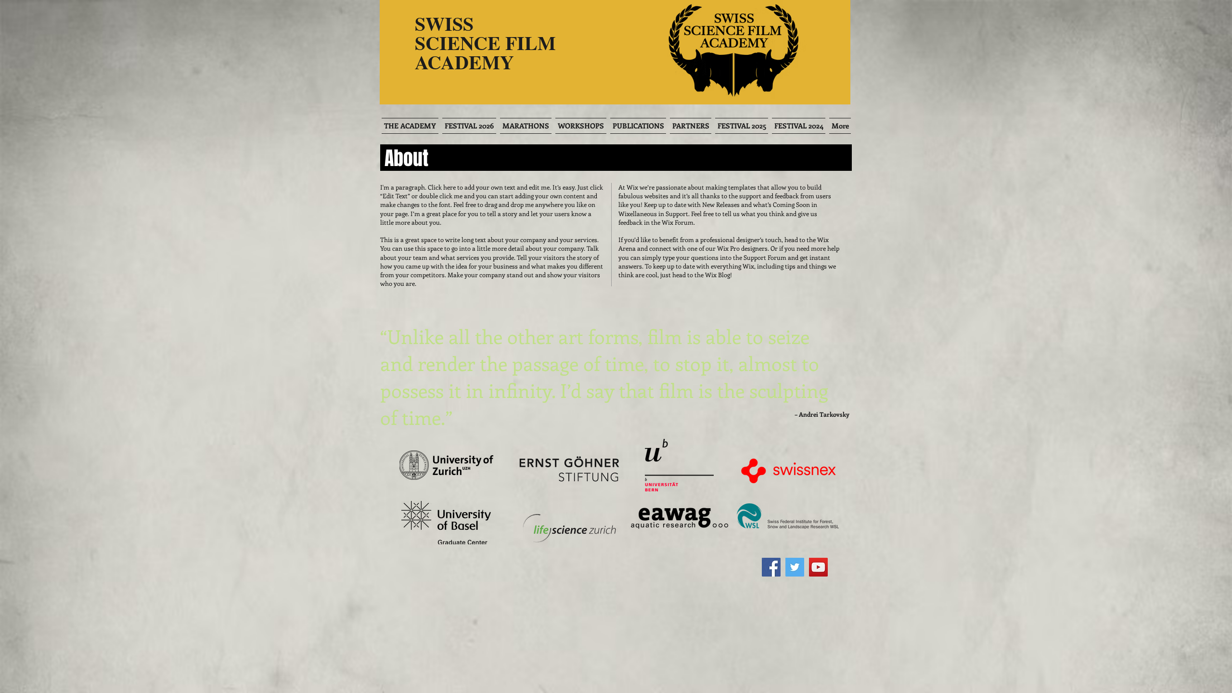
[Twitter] (794, 567)
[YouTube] (818, 567)
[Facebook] (771, 567)
